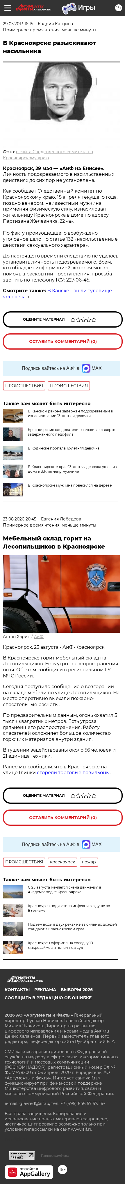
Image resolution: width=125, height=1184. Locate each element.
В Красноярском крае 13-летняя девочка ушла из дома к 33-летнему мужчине (72, 469)
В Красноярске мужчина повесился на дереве (70, 485)
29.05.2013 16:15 (18, 23)
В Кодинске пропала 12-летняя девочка (63, 448)
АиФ (39, 636)
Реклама (45, 989)
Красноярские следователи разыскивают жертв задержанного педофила (71, 431)
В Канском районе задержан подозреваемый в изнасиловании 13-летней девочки (70, 413)
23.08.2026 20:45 (19, 519)
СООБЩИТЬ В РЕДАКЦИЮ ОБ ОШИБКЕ (48, 997)
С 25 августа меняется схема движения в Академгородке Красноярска (64, 889)
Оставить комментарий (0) (63, 341)
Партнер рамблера (55, 1155)
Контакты (17, 989)
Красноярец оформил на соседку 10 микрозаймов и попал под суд (60, 945)
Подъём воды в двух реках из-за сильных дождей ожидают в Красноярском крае (72, 926)
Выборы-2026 (77, 989)
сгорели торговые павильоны (73, 772)
